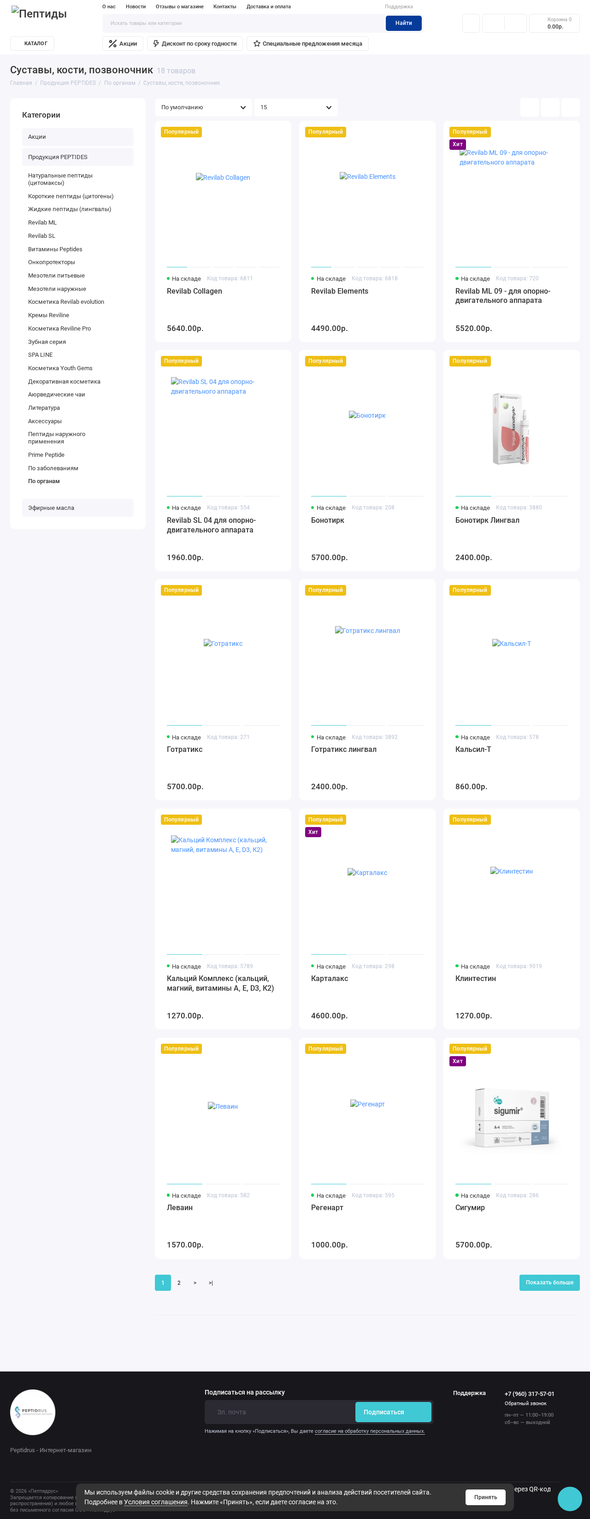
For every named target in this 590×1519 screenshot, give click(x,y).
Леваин (180, 1207)
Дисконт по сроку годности (199, 43)
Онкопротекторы (51, 262)
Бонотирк (327, 520)
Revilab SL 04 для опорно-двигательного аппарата (211, 525)
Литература (44, 407)
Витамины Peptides (55, 249)
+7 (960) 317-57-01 (530, 1393)
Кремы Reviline (48, 315)
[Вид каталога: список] (550, 107)
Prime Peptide (46, 454)
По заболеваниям (53, 468)
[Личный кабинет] (471, 23)
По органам (44, 481)
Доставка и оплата (269, 7)
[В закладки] (280, 132)
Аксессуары (45, 421)
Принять (485, 1497)
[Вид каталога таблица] (570, 107)
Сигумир (470, 1207)
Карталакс (329, 978)
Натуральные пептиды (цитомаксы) (60, 179)
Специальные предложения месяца (312, 43)
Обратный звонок (526, 1404)
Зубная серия (47, 341)
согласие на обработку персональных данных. (370, 1431)
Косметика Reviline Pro (59, 328)
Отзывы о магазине (180, 7)
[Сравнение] (493, 23)
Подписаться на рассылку (245, 1392)
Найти (403, 23)
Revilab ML (42, 222)
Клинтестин (475, 978)
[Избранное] (515, 23)
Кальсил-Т (473, 749)
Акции (128, 43)
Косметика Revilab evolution (66, 301)
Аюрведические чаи (56, 394)
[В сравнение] (265, 132)
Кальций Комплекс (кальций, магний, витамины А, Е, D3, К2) (220, 983)
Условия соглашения (156, 1502)
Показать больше (549, 1282)
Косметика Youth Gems (60, 368)
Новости (136, 7)
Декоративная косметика (64, 381)
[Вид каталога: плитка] (529, 107)
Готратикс (184, 749)
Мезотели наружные (57, 288)
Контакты (224, 7)
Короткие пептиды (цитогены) (71, 196)
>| (211, 1283)
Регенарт (327, 1207)
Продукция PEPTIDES (58, 157)
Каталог (35, 44)
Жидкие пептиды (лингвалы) (70, 209)
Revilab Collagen (194, 291)
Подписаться (384, 1412)
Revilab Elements (339, 291)
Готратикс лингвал (344, 749)
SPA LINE (40, 354)
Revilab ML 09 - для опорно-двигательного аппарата (502, 296)
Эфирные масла (51, 507)
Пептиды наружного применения (56, 438)
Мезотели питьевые (56, 275)
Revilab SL (41, 235)
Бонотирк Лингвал (487, 520)
